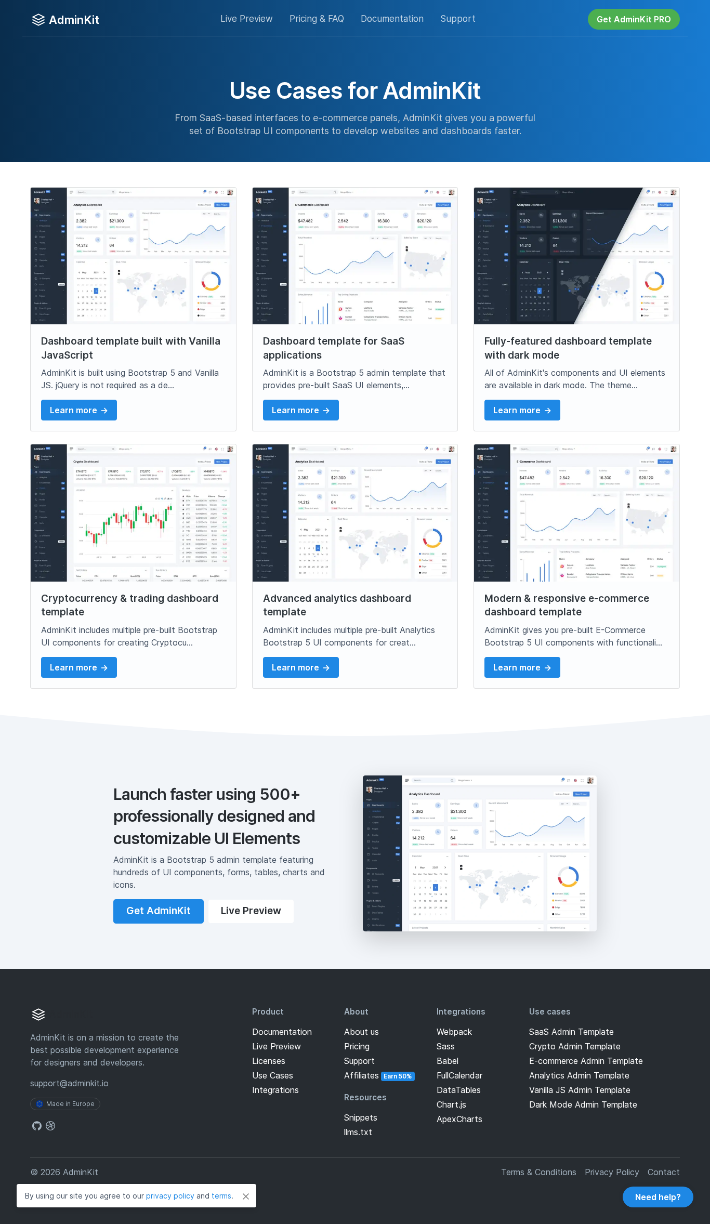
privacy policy (170, 1195)
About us (361, 1031)
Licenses (268, 1061)
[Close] (245, 1195)
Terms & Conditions (538, 1172)
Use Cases (272, 1075)
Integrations (275, 1090)
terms (221, 1195)
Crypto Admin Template (575, 1046)
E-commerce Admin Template (586, 1061)
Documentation (282, 1031)
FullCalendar (459, 1075)
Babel (447, 1061)
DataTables (459, 1090)
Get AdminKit (158, 911)
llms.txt (358, 1132)
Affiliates (378, 1075)
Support (458, 19)
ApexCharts (459, 1119)
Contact (664, 1172)
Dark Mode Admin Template (583, 1104)
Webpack (454, 1031)
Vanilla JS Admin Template (579, 1090)
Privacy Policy (612, 1172)
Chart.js (451, 1104)
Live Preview (246, 19)
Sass (446, 1046)
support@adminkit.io (69, 1083)
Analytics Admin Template (579, 1075)
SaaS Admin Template (571, 1031)
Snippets (360, 1117)
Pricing (317, 19)
